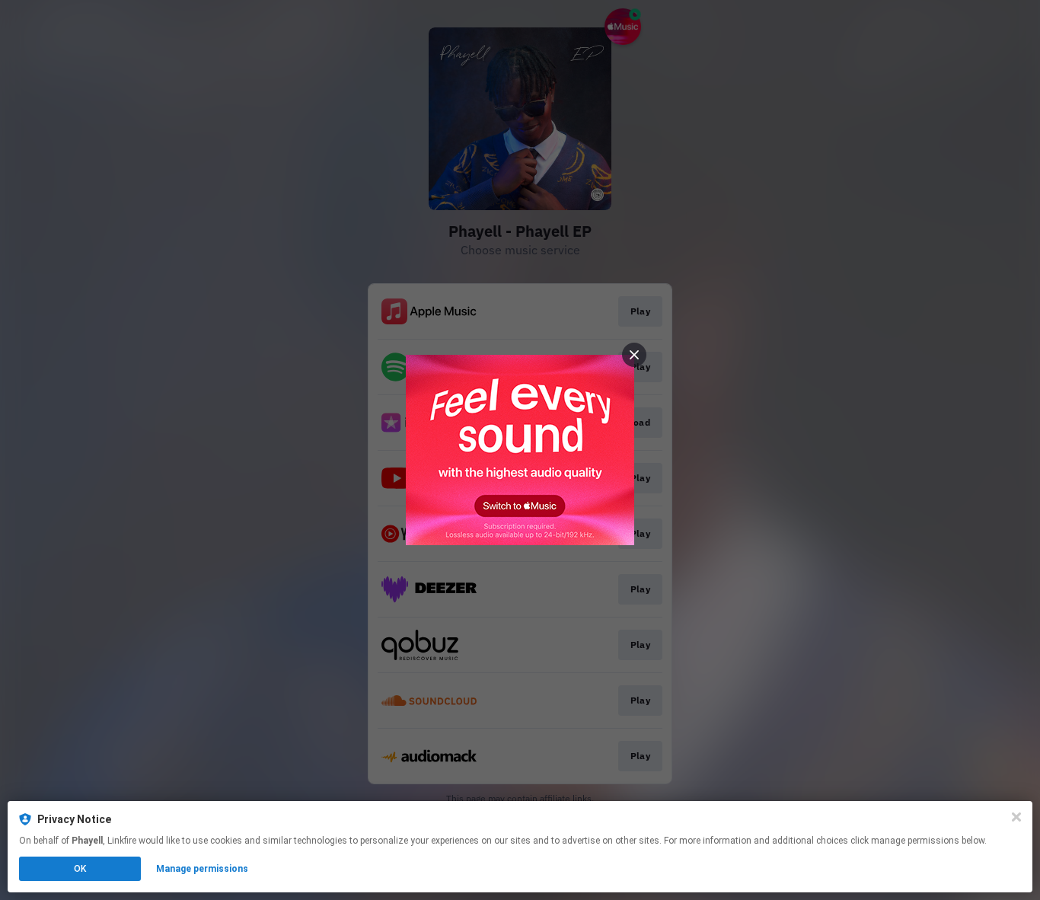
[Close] (1016, 817)
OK (80, 868)
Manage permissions (202, 868)
